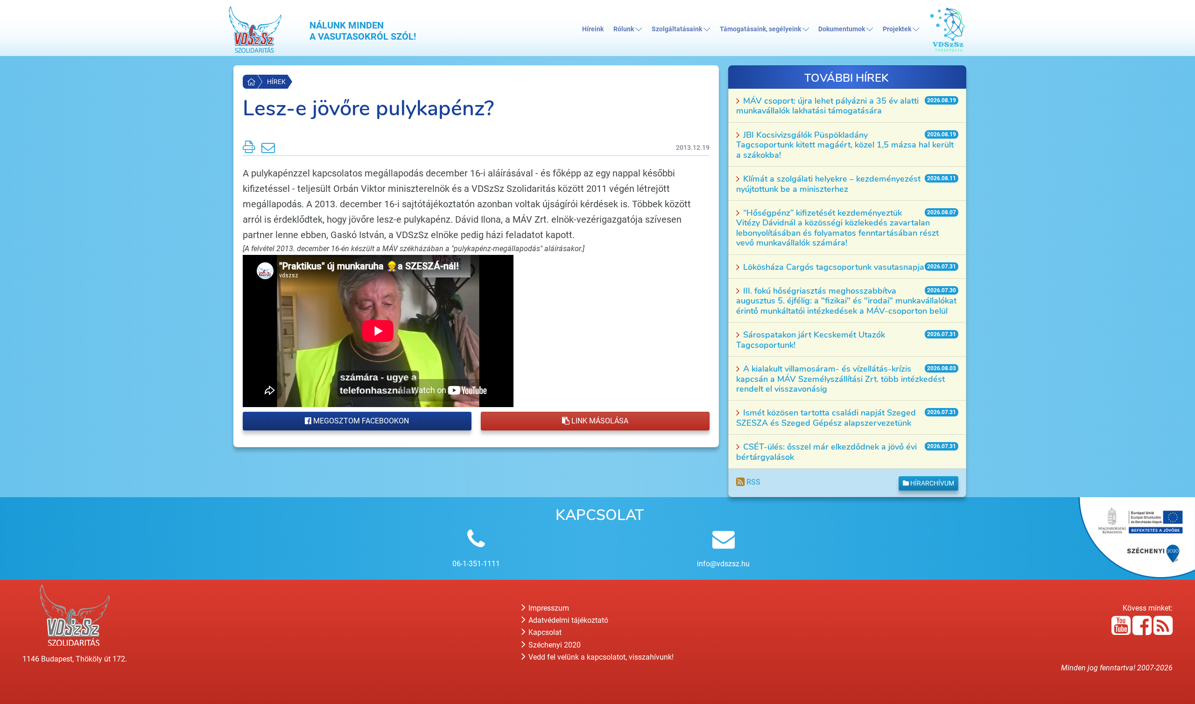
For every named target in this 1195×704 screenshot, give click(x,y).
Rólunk (624, 29)
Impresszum (548, 608)
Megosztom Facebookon (360, 420)
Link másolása (598, 420)
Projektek (898, 29)
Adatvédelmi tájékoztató (567, 620)
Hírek (276, 81)
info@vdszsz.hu (723, 563)
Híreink (593, 29)
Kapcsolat (544, 632)
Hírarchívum (931, 483)
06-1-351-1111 (476, 563)
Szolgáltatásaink (677, 29)
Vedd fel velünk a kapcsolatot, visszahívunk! (600, 657)
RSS (752, 482)
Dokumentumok (842, 29)
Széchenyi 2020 (554, 645)
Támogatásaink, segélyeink (761, 29)
